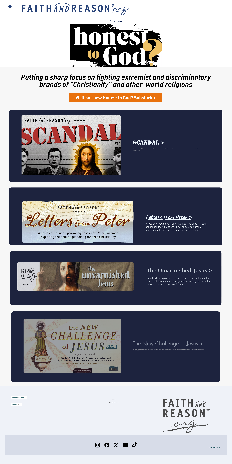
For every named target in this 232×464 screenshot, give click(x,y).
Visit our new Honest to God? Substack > (115, 97)
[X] (116, 445)
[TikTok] (134, 445)
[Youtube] (125, 445)
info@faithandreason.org (114, 402)
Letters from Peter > (168, 217)
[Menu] (10, 6)
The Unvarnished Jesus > (179, 270)
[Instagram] (97, 445)
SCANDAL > (149, 142)
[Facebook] (107, 445)
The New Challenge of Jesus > (169, 343)
